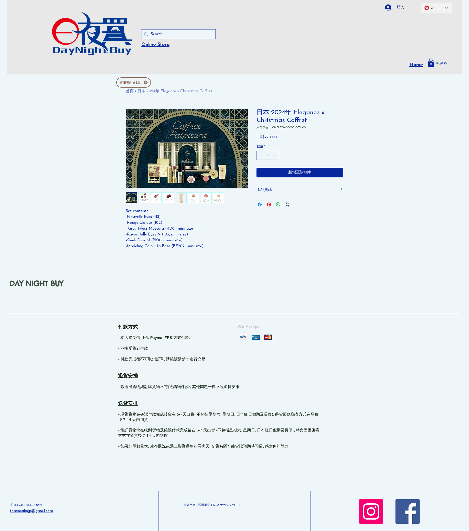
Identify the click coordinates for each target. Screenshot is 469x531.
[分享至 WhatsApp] (278, 204)
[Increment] (275, 155)
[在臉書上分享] (260, 204)
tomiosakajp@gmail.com (31, 511)
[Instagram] (371, 511)
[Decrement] (260, 155)
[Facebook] (407, 511)
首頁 (130, 91)
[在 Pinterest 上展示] (269, 204)
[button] (444, 63)
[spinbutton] (267, 155)
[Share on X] (287, 204)
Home (416, 64)
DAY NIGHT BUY (36, 283)
